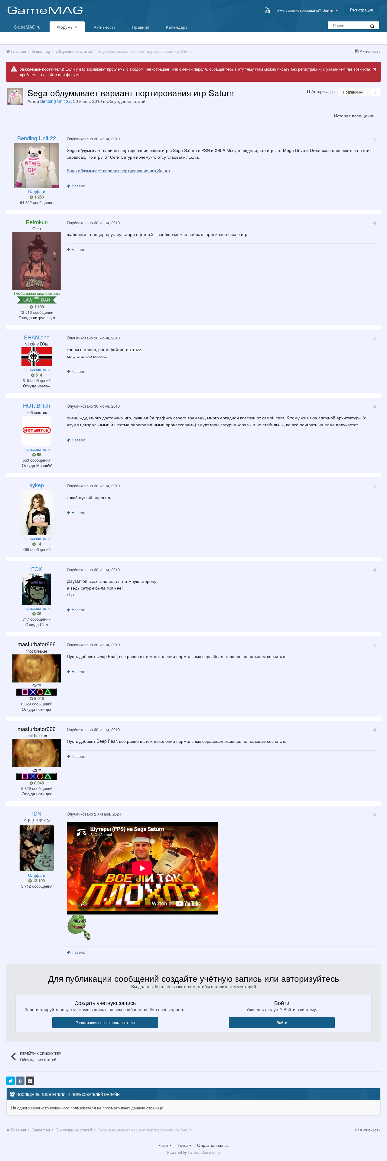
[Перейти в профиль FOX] (36, 589)
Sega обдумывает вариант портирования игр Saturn (118, 170)
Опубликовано (93, 139)
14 (38, 544)
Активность (104, 27)
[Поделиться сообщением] (374, 139)
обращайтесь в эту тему (231, 69)
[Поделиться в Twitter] (10, 1081)
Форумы (66, 27)
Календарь (176, 27)
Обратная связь (213, 1145)
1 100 (38, 307)
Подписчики (353, 91)
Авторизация (323, 91)
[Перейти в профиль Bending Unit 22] (15, 96)
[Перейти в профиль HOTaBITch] (36, 431)
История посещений (354, 116)
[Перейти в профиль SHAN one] (36, 356)
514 (38, 375)
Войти (282, 1022)
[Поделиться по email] (30, 1081)
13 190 (38, 880)
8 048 (38, 698)
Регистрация (361, 10)
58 (38, 454)
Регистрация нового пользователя (105, 1022)
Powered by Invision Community (193, 1152)
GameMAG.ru (27, 27)
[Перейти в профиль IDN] (36, 848)
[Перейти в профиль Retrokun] (36, 261)
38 (38, 613)
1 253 (38, 197)
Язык (163, 1145)
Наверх (77, 186)
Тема (183, 1145)
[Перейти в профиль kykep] (37, 512)
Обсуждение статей (125, 101)
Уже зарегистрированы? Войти (306, 10)
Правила (140, 27)
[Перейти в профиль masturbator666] (36, 668)
